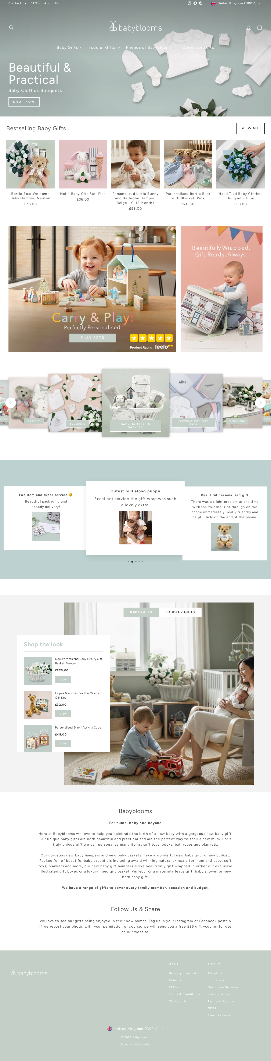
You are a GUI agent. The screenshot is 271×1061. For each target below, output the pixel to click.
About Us (51, 3)
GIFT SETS (33, 421)
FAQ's (35, 3)
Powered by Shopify (135, 1044)
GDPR (212, 1008)
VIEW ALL (250, 128)
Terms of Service (221, 1001)
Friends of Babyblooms (149, 47)
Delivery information (185, 973)
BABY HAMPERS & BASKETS (135, 425)
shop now (24, 101)
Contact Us (17, 3)
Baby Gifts (68, 47)
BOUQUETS (77, 423)
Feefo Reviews (219, 1015)
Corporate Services (223, 987)
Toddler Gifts (102, 47)
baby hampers (87, 855)
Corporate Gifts (198, 47)
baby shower (206, 871)
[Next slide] (260, 403)
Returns (175, 980)
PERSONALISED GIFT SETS (194, 422)
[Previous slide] (10, 403)
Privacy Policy (219, 994)
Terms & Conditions (184, 994)
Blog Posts (216, 980)
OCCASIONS (237, 421)
